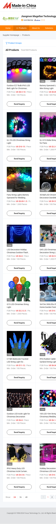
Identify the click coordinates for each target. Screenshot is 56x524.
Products (23, 28)
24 (15, 497)
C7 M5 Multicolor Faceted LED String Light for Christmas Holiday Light (17, 362)
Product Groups (15, 43)
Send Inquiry (19, 104)
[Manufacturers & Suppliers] (20, 5)
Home (7, 28)
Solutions (49, 28)
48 (26, 497)
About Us (36, 28)
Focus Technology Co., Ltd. (34, 513)
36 (20, 497)
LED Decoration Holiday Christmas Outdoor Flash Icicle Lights (17, 252)
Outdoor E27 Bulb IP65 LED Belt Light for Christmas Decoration (18, 88)
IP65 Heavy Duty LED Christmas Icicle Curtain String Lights (17, 471)
